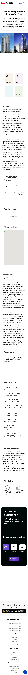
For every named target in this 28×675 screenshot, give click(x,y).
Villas (14, 652)
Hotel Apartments (14, 659)
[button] (6, 490)
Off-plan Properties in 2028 (14, 630)
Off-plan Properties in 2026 (14, 627)
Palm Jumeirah (14, 645)
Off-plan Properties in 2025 (14, 625)
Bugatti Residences (14, 667)
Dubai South (14, 637)
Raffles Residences (14, 668)
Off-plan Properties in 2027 (14, 628)
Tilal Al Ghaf (14, 641)
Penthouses (14, 657)
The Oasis (14, 672)
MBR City (14, 643)
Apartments (14, 654)
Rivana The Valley (14, 674)
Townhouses (14, 656)
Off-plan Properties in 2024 (14, 623)
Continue (13, 559)
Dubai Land (14, 639)
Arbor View (14, 670)
